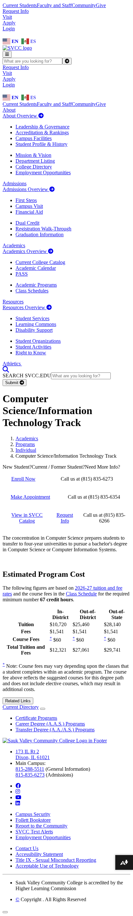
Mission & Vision (33, 155)
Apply (9, 22)
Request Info (16, 11)
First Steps (26, 200)
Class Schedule (81, 593)
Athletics (12, 363)
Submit (12, 382)
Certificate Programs (36, 718)
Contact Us (26, 848)
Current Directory (21, 707)
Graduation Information (39, 234)
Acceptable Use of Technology (47, 866)
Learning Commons (35, 324)
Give (101, 5)
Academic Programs (36, 285)
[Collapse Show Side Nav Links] (42, 709)
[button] (6, 369)
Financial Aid (29, 212)
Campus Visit (29, 206)
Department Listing (35, 161)
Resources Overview (24, 307)
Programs (25, 444)
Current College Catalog (40, 262)
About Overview (20, 115)
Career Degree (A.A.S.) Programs (50, 724)
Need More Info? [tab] (102, 467)
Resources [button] (13, 301)
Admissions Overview (26, 189)
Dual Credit (27, 223)
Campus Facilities (33, 138)
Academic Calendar (35, 268)
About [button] (9, 110)
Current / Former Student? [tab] (58, 467)
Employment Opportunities (43, 172)
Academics (26, 438)
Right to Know (30, 352)
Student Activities (33, 347)
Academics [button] (14, 245)
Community (84, 5)
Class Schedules (31, 290)
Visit (7, 17)
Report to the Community (41, 826)
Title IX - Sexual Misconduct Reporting (55, 860)
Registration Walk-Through (43, 228)
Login (9, 28)
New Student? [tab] (17, 467)
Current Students (20, 5)
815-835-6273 (30, 775)
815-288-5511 (29, 769)
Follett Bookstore (33, 820)
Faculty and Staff (54, 5)
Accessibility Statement (39, 854)
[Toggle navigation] (7, 54)
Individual (25, 450)
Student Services (32, 318)
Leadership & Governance (42, 126)
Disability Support (34, 330)
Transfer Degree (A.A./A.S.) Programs (55, 729)
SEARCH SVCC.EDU (27, 375)
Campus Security (32, 814)
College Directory (33, 166)
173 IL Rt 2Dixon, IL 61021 (32, 754)
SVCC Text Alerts (34, 831)
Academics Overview (25, 251)
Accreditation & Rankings (42, 132)
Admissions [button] (14, 183)
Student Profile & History (41, 144)
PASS (21, 274)
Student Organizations (38, 341)
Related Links (18, 700)
